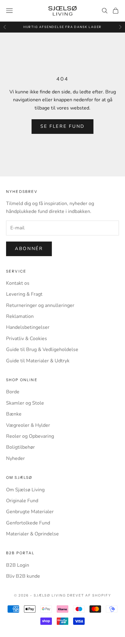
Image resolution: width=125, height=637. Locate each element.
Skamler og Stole (25, 403)
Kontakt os (17, 283)
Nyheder (15, 458)
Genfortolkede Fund (28, 523)
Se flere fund (62, 126)
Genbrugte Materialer (30, 511)
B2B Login (17, 565)
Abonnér (29, 248)
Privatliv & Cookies (26, 338)
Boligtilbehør (20, 447)
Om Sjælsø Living (25, 489)
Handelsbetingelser (27, 327)
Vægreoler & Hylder (28, 425)
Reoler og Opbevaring (30, 436)
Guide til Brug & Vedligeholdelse (42, 349)
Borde (12, 391)
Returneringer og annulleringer (40, 305)
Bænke (14, 414)
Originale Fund (22, 500)
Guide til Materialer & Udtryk (37, 360)
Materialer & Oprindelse (32, 534)
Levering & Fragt (24, 294)
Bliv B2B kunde (23, 576)
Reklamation (20, 316)
